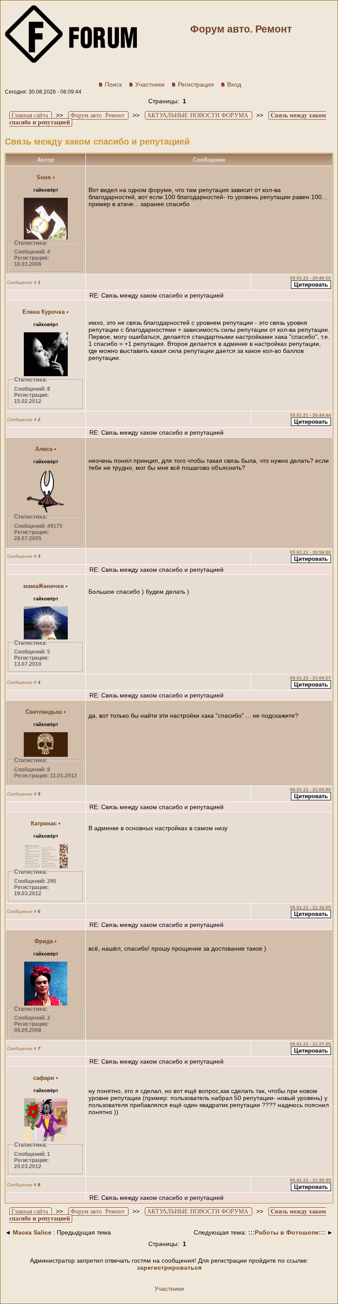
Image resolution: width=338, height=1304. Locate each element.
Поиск (113, 84)
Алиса (43, 449)
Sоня (44, 177)
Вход (234, 84)
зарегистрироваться (169, 1267)
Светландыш (44, 711)
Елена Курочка (43, 312)
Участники (150, 84)
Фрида (43, 941)
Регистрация (196, 84)
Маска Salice (32, 1232)
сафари (43, 1078)
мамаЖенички (43, 586)
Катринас (44, 823)
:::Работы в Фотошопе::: (286, 1232)
